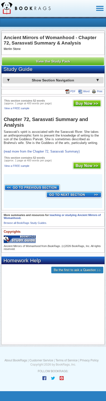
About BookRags (15, 360)
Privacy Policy (89, 360)
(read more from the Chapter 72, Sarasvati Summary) (42, 151)
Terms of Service (66, 360)
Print (99, 91)
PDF (73, 91)
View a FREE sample (16, 108)
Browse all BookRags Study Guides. (25, 222)
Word (86, 91)
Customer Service (41, 360)
